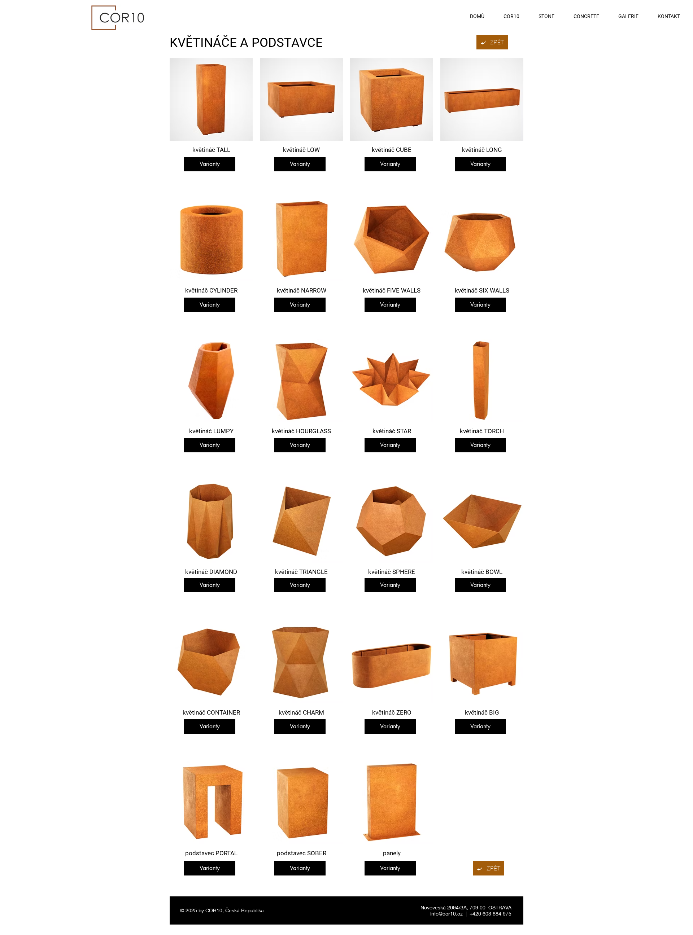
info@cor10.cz (446, 913)
